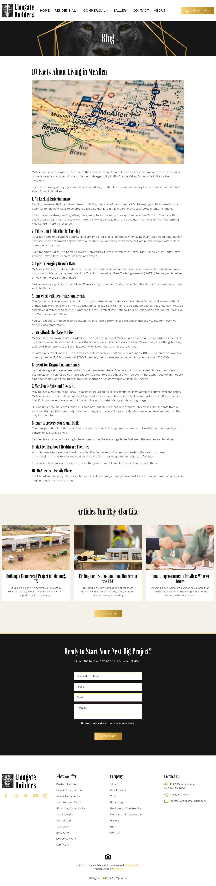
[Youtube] (35, 795)
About (114, 784)
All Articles (108, 613)
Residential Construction (126, 808)
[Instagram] (15, 795)
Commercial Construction (127, 814)
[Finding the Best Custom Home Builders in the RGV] (108, 547)
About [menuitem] (159, 10)
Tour (113, 796)
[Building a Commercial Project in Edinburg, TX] (36, 547)
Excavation (63, 832)
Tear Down (63, 826)
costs (125, 353)
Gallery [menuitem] (120, 10)
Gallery (114, 820)
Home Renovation (68, 796)
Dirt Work (62, 845)
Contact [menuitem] (141, 10)
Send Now (108, 736)
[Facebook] (6, 795)
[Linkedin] (45, 795)
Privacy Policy (126, 723)
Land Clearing (65, 814)
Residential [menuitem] (65, 10)
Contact (115, 832)
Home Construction (69, 790)
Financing (116, 802)
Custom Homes (66, 784)
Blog (113, 826)
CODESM (118, 869)
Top (209, 879)
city (106, 357)
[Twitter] (25, 795)
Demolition (63, 820)
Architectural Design (69, 802)
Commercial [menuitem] (94, 10)
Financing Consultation (71, 808)
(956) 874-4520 (199, 10)
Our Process (118, 790)
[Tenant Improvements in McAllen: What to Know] (180, 547)
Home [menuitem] (45, 10)
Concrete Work (66, 838)
